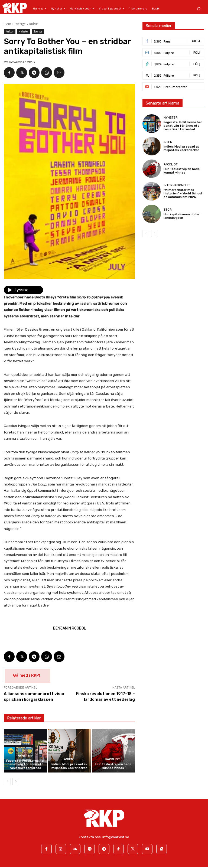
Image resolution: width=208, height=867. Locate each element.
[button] (199, 8)
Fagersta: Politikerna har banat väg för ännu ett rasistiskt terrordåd (25, 764)
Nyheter (23, 31)
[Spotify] (89, 849)
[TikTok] (118, 849)
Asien (68, 759)
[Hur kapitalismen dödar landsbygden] (151, 214)
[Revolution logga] (14, 8)
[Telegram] (34, 72)
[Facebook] (9, 72)
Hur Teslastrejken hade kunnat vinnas (113, 766)
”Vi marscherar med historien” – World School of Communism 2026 (183, 193)
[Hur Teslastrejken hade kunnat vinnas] (113, 750)
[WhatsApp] (46, 72)
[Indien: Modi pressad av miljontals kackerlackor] (69, 750)
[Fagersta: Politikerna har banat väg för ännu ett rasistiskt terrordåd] (25, 750)
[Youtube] (147, 849)
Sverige (20, 24)
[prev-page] (7, 781)
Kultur (33, 24)
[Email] (59, 72)
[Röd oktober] (161, 849)
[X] (21, 72)
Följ (196, 52)
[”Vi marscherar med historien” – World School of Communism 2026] (151, 191)
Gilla (196, 41)
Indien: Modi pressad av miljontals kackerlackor (69, 766)
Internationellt (177, 185)
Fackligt (112, 759)
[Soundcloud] (75, 849)
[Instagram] (61, 849)
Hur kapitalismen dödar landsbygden (182, 216)
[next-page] (15, 781)
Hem (7, 24)
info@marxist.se (115, 837)
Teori (168, 209)
